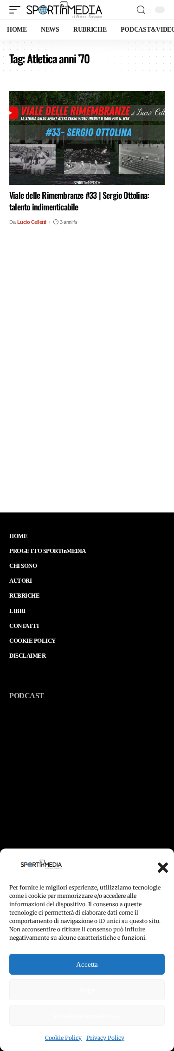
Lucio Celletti (31, 222)
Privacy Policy (105, 1037)
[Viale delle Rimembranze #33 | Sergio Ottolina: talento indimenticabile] (87, 138)
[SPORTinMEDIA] (64, 10)
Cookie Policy (63, 1037)
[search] (141, 10)
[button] (160, 864)
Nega (87, 990)
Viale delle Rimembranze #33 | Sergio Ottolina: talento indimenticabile (79, 201)
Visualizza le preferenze (87, 1015)
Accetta (87, 964)
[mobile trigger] (17, 10)
